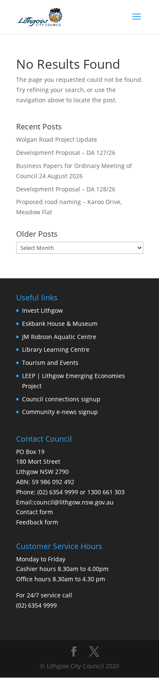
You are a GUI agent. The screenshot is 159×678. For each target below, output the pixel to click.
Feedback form (37, 522)
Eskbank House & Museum (60, 323)
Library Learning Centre (55, 349)
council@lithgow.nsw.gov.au (73, 502)
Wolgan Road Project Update (56, 139)
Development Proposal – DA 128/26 (65, 189)
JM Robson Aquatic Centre (59, 337)
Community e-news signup (60, 412)
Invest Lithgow (42, 310)
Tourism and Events (50, 363)
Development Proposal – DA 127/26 (65, 152)
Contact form (34, 512)
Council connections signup (61, 399)
